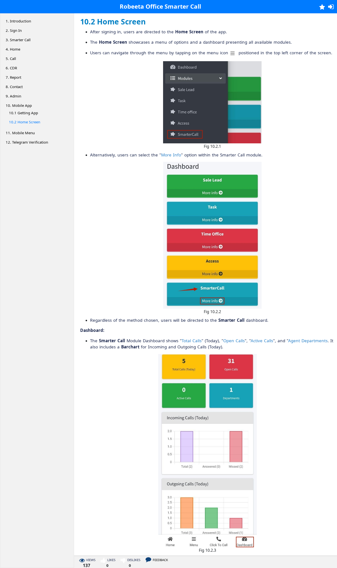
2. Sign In (14, 30)
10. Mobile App (19, 105)
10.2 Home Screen (24, 121)
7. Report (13, 77)
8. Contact (14, 86)
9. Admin (13, 96)
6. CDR (11, 67)
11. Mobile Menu (20, 132)
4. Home (13, 49)
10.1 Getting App (23, 112)
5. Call (11, 58)
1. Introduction (18, 21)
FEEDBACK (160, 560)
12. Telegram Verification (27, 142)
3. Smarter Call (18, 39)
